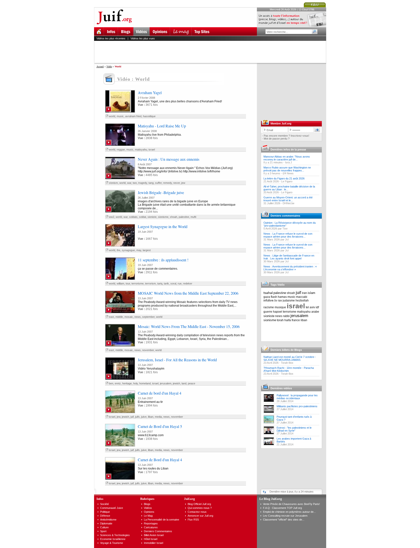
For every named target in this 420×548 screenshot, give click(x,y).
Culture (104, 527)
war (129, 182)
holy (135, 383)
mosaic (128, 316)
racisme (268, 307)
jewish (176, 383)
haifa (287, 320)
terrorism (150, 283)
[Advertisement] (212, 52)
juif (132, 416)
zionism (113, 182)
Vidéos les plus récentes (110, 38)
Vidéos (148, 507)
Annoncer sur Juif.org (200, 515)
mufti (193, 216)
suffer (158, 182)
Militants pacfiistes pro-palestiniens (297, 406)
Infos (99, 499)
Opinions (149, 511)
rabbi (286, 316)
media (158, 416)
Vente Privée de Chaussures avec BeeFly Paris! (291, 504)
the (118, 250)
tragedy (142, 182)
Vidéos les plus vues (143, 38)
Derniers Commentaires (158, 531)
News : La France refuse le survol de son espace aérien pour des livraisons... (287, 235)
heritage (127, 383)
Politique (105, 511)
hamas (282, 297)
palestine (184, 216)
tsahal (268, 293)
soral (173, 283)
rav (280, 300)
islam (311, 293)
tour (128, 283)
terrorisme (137, 283)
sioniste (152, 216)
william (120, 283)
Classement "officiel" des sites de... (283, 519)
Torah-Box (287, 362)
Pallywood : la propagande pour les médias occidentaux (297, 397)
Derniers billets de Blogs (286, 349)
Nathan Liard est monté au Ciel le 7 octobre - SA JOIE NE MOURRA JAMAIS (289, 358)
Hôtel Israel (150, 539)
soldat (142, 216)
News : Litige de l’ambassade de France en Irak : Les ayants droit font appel (288, 257)
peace (191, 383)
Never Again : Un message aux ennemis (168, 159)
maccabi (301, 297)
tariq (159, 283)
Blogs (147, 504)
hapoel (277, 311)
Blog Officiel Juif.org (199, 504)
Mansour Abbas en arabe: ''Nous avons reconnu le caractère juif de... (286, 158)
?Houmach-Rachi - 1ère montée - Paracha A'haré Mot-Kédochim (288, 369)
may (138, 250)
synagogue (128, 250)
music (120, 116)
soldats (133, 216)
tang (151, 182)
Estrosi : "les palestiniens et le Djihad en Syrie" (294, 429)
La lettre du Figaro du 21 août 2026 (284, 178)
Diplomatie (106, 523)
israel (152, 149)
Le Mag (148, 515)
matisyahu (141, 149)
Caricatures (151, 527)
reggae (121, 149)
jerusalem (165, 383)
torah (280, 320)
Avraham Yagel (150, 92)
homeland (145, 383)
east (111, 316)
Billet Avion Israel (154, 535)
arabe (315, 311)
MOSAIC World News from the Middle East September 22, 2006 (188, 293)
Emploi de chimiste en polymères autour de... (289, 511)
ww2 (111, 216)
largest (147, 250)
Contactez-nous (197, 511)
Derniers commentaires (285, 215)
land (184, 383)
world (112, 116)
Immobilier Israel (153, 542)
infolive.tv (270, 300)
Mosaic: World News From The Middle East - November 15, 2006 (189, 326)
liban (150, 416)
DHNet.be (288, 203)
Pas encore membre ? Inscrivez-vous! (286, 135)
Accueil (100, 66)
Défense (105, 515)
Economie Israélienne (112, 539)
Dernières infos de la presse (288, 149)
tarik (166, 283)
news (137, 316)
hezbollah (302, 300)
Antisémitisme (108, 519)
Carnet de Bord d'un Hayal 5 (160, 426)
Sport (103, 531)
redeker (187, 283)
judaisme (289, 300)
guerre (267, 311)
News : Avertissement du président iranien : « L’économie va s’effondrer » (290, 268)
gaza (266, 297)
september (148, 316)
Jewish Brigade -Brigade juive (161, 192)
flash (274, 297)
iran (304, 293)
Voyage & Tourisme (111, 542)
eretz (118, 383)
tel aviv (310, 307)
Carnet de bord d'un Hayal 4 (159, 393)
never (176, 182)
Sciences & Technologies (115, 535)
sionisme (163, 216)
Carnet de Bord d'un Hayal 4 (160, 459)
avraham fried (133, 116)
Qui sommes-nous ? (200, 507)
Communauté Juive (111, 507)
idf (317, 307)
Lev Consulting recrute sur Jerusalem (285, 515)
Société (104, 504)
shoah (173, 216)
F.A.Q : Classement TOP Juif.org (282, 507)
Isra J (288, 162)
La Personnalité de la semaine (161, 519)
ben (111, 383)
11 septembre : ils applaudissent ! (163, 259)
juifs (137, 416)
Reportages (151, 523)
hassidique (149, 116)
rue (180, 283)
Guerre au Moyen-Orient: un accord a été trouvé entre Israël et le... (288, 199)
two (135, 182)
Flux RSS (193, 519)
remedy (167, 182)
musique (280, 307)
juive (144, 416)
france (296, 320)
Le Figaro (286, 181)
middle (119, 316)
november (148, 350)
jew (183, 182)
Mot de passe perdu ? (276, 138)
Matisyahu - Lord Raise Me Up (162, 125)
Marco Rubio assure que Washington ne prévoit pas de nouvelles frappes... (287, 169)
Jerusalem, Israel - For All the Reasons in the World (177, 359)
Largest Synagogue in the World (162, 226)
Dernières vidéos (281, 388)
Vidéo (109, 66)
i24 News (288, 173)
